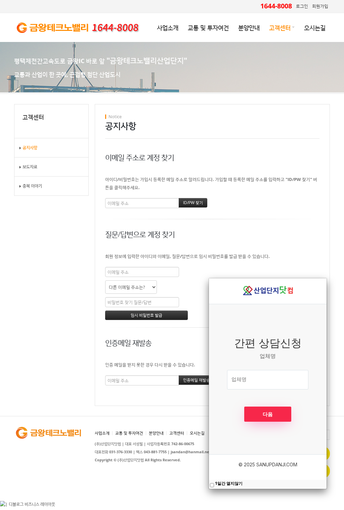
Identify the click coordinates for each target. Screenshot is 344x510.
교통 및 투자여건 (208, 28)
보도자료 (30, 167)
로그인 (302, 6)
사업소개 (167, 28)
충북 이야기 (32, 186)
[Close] (326, 278)
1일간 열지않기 (229, 483)
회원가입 (320, 6)
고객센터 (280, 28)
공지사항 (30, 147)
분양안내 (249, 28)
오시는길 (315, 28)
